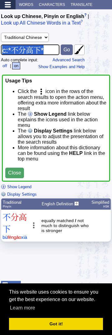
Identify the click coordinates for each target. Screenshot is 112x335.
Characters (52, 4)
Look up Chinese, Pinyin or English (42, 16)
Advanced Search (69, 60)
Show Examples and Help (61, 66)
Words (26, 4)
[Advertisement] (61, 262)
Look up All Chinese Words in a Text (41, 23)
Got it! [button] (56, 323)
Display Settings (21, 194)
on (16, 65)
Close (14, 172)
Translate (81, 4)
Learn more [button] (22, 307)
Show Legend (18, 186)
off (4, 65)
